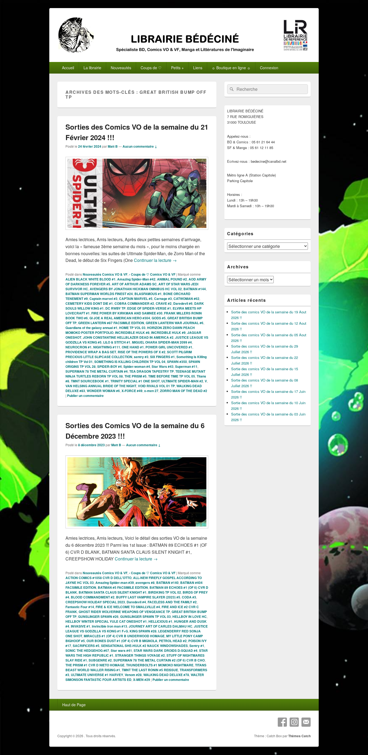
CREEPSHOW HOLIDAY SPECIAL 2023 (95, 602)
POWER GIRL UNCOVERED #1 (168, 347)
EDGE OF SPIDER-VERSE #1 (149, 308)
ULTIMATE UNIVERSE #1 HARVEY (97, 674)
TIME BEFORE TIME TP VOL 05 (171, 376)
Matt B (113, 146)
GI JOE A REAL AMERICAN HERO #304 (119, 318)
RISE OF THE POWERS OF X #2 (141, 351)
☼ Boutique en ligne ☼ (231, 67)
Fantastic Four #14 (79, 606)
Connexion (269, 67)
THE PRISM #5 (135, 376)
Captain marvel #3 (103, 298)
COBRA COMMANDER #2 (134, 303)
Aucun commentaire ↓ (140, 146)
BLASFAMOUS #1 (148, 293)
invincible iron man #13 (109, 626)
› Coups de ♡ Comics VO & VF (152, 274)
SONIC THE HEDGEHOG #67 (87, 650)
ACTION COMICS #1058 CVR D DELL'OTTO (98, 577)
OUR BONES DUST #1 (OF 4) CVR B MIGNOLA (121, 640)
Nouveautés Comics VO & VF (105, 274)
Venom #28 (133, 674)
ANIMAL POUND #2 (172, 279)
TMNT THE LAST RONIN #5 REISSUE (150, 669)
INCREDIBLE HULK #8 (132, 332)
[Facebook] (282, 722)
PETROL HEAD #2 (173, 640)
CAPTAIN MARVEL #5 (135, 298)
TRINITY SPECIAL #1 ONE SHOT (135, 381)
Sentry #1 (196, 645)
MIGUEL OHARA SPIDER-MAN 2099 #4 (162, 342)
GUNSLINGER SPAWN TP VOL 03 (145, 616)
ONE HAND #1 (133, 347)
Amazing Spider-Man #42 (136, 279)
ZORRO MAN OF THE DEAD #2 (183, 390)
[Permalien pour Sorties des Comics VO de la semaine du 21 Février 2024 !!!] (136, 232)
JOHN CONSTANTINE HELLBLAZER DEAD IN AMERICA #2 (128, 337)
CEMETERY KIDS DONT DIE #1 (89, 303)
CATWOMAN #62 (186, 298)
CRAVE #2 (164, 303)
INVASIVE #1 (80, 626)
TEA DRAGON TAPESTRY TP (151, 371)
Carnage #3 (163, 298)
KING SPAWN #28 (143, 631)
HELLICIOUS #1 (160, 621)
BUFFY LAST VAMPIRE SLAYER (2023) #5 (148, 597)
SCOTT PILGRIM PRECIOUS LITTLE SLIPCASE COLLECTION (128, 354)
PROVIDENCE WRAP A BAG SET (90, 351)
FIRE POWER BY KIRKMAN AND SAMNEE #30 (126, 313)
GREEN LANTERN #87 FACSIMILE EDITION (111, 322)
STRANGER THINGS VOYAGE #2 (140, 655)
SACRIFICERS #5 (86, 645)
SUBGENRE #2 (100, 660)
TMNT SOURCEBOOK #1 (90, 381)
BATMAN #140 (167, 582)
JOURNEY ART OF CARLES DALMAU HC (160, 626)
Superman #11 (186, 366)
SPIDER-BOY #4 (109, 366)
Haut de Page (74, 704)
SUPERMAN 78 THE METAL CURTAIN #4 (96, 371)
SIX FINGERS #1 (162, 356)
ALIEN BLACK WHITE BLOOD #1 (90, 279)
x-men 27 (151, 390)
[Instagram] (294, 722)
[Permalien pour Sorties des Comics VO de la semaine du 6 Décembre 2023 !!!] (136, 531)
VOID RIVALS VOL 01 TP (156, 385)
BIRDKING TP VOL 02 (164, 592)
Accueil (68, 67)
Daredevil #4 (136, 602)
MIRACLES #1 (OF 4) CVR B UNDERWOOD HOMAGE (124, 635)
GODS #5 (159, 318)
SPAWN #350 (177, 361)
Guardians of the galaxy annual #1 (91, 327)
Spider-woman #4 (136, 366)
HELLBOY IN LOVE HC (189, 616)
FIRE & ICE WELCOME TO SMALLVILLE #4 (128, 606)
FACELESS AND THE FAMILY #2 (172, 602)
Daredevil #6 (183, 303)
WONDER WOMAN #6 (103, 390)
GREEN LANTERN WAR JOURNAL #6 (174, 322)
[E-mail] (306, 722)
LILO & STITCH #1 (116, 342)
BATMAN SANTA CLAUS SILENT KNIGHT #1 (113, 592)
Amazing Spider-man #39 (114, 582)
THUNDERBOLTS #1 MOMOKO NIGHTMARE (159, 665)
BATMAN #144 (194, 288)
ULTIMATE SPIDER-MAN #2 (182, 381)
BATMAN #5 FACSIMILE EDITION (123, 587)
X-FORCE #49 (132, 390)
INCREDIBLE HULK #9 (168, 332)
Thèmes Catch (299, 735)
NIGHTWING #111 (106, 347)
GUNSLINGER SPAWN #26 (98, 616)
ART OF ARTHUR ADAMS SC (134, 284)
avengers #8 (145, 582)
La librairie (92, 67)
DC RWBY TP (115, 308)
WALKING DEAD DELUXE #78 (166, 674)
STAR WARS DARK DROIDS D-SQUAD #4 (165, 650)
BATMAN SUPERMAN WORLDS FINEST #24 (99, 293)
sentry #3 (141, 356)
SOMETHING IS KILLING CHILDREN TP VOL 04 (129, 361)
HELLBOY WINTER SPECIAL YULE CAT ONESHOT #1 (106, 621)
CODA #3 (189, 597)
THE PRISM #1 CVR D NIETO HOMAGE (94, 665)
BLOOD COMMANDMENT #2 (92, 597)
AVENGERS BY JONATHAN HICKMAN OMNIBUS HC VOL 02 (136, 288)
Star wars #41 (121, 650)
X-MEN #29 (141, 679)
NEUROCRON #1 (78, 347)
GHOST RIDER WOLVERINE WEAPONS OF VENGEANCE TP (124, 611)
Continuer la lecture (155, 260)
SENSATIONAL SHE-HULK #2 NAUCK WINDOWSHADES (144, 645)
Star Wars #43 (162, 366)
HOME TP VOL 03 (132, 327)
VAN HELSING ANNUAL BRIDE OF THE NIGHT (100, 385)
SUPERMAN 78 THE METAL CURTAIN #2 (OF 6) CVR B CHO (159, 660)
